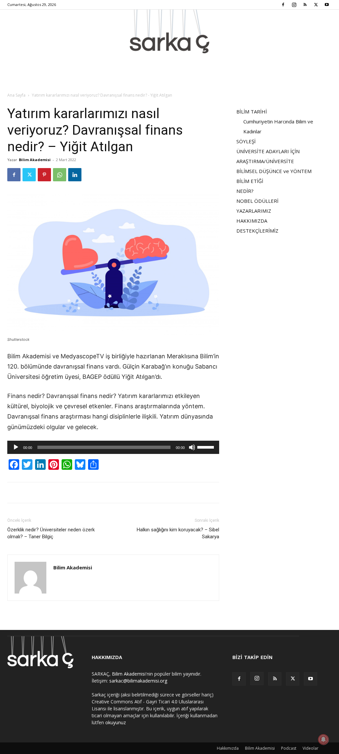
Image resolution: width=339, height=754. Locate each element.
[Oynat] (16, 447)
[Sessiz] (192, 447)
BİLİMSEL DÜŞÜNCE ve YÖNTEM (274, 171)
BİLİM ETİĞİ (249, 181)
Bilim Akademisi (35, 159)
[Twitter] (316, 4)
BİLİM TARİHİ (251, 111)
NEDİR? (245, 191)
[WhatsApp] (59, 174)
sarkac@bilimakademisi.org (138, 681)
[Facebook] (283, 4)
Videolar (310, 748)
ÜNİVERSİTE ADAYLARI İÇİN (268, 151)
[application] (113, 447)
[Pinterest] (44, 174)
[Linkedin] (74, 174)
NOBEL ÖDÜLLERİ (257, 201)
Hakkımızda (228, 748)
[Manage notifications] (323, 739)
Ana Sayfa (16, 95)
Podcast (288, 748)
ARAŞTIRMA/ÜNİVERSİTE (265, 161)
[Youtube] (327, 4)
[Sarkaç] (169, 31)
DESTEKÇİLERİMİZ (257, 230)
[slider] (206, 447)
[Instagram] (294, 4)
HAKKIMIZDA (251, 220)
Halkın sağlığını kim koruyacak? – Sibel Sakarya (178, 533)
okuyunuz (115, 722)
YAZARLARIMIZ (253, 210)
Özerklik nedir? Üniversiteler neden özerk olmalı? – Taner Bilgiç (51, 533)
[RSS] (305, 4)
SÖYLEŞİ (246, 141)
